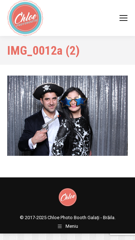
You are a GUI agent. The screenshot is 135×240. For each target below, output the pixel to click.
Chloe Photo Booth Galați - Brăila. (82, 217)
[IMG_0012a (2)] (67, 116)
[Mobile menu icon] (123, 18)
